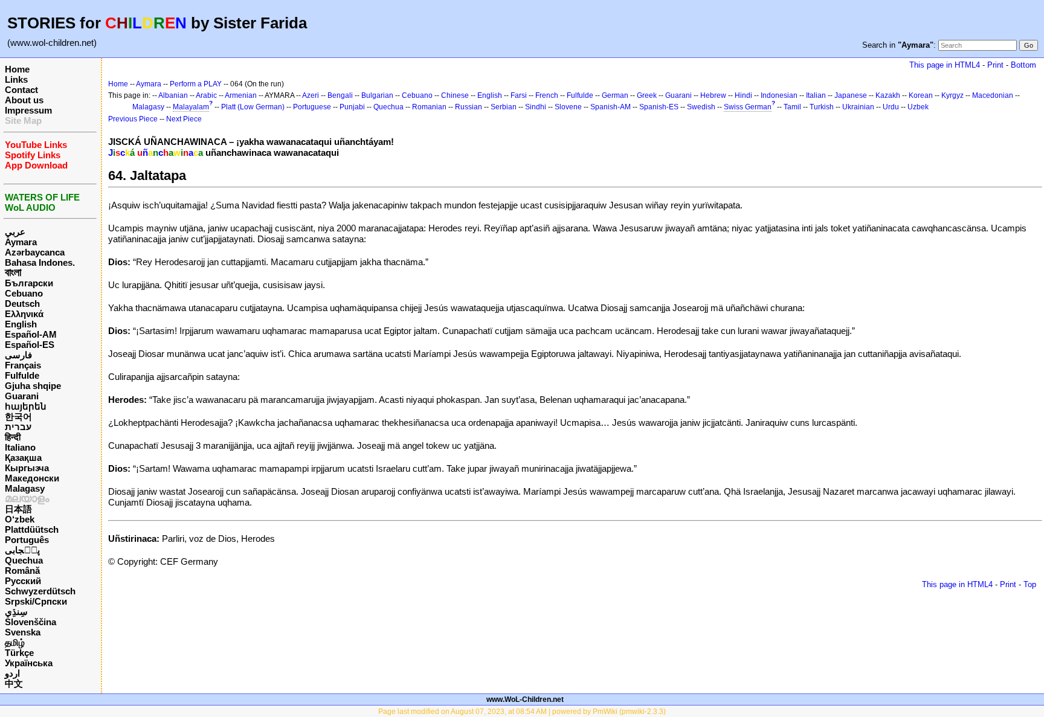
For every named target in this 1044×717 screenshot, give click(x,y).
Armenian (241, 95)
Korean (921, 95)
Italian (816, 95)
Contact (21, 90)
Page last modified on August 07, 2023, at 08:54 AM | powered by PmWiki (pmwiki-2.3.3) (522, 711)
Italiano (20, 447)
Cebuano (24, 293)
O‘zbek (19, 519)
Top (1029, 584)
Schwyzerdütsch (40, 591)
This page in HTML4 (944, 64)
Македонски (32, 478)
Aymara (21, 242)
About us (24, 100)
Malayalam (191, 107)
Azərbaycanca (35, 252)
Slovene (568, 107)
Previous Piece (133, 119)
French (546, 95)
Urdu (891, 107)
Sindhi (535, 107)
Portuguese (312, 107)
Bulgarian (377, 95)
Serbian (504, 107)
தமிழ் (15, 642)
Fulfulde (22, 375)
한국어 (18, 416)
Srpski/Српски (36, 601)
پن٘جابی (22, 550)
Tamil (792, 107)
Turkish (822, 107)
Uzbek (918, 107)
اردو (12, 673)
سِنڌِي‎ (16, 611)
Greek (647, 95)
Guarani (22, 396)
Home (17, 69)
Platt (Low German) (253, 107)
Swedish (701, 107)
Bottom (1023, 64)
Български (29, 283)
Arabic (206, 95)
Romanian (429, 107)
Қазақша (23, 457)
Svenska (22, 632)
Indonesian (779, 95)
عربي (15, 232)
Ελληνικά (24, 314)
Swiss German (748, 107)
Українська (29, 663)
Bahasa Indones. (40, 262)
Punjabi (352, 107)
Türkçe (19, 653)
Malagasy (25, 488)
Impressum (28, 110)
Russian (468, 107)
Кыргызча (27, 468)
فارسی (18, 355)
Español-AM (31, 334)
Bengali (340, 95)
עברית (18, 427)
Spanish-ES (658, 107)
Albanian (173, 95)
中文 (14, 683)
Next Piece (184, 119)
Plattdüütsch (32, 529)
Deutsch (22, 303)
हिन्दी (13, 437)
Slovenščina (30, 622)
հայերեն (26, 406)
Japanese (850, 95)
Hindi (743, 95)
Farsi (519, 95)
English (21, 324)
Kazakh (887, 95)
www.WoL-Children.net (525, 699)
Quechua (24, 560)
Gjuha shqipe (33, 386)
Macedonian (992, 95)
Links (16, 79)
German (615, 95)
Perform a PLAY (196, 84)
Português (27, 540)
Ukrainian (858, 107)
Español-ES (29, 344)
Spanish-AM (610, 107)
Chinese (455, 95)
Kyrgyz (952, 95)
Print (995, 64)
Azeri (310, 95)
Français (23, 365)
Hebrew (713, 95)
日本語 (18, 509)
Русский (23, 581)
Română (22, 570)
